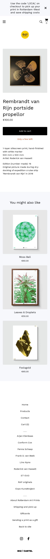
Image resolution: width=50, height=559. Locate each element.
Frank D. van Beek (25, 455)
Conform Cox (25, 442)
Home (25, 404)
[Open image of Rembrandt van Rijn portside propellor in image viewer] (25, 71)
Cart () (25, 424)
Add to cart (25, 131)
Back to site (25, 526)
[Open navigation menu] (4, 21)
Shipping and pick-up (25, 507)
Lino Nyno (25, 462)
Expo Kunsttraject (25, 488)
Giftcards (25, 513)
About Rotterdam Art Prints (25, 500)
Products (25, 411)
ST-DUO (25, 475)
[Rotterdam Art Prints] (25, 34)
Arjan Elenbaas (25, 436)
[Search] (40, 21)
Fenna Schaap (25, 449)
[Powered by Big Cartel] (25, 551)
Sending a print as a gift (25, 520)
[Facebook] (28, 539)
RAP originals (25, 482)
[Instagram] (21, 539)
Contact (25, 418)
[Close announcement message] (45, 8)
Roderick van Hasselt (25, 469)
